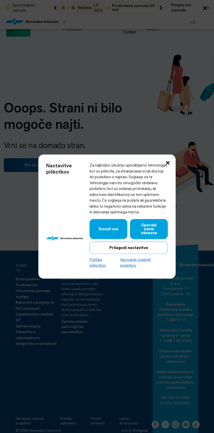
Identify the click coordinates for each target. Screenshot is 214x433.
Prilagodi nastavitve (128, 247)
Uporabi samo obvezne (149, 228)
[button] (167, 162)
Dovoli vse (108, 228)
